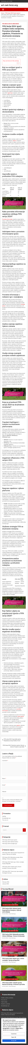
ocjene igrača (20, 716)
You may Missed (7, 889)
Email (4, 785)
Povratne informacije (7, 219)
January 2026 (5, 884)
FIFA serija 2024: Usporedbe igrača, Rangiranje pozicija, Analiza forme (12, 739)
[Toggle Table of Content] (17, 63)
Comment (5, 760)
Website (4, 791)
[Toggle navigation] (3, 9)
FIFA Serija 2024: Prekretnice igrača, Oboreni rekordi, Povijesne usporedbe (13, 746)
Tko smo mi (5, 820)
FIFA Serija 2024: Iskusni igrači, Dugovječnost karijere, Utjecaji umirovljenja (11, 910)
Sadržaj (4, 816)
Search (24, 830)
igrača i (18, 725)
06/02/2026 (5, 913)
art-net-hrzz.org (9, 5)
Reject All (13, 1037)
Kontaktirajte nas (6, 818)
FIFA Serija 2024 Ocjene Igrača (10, 23)
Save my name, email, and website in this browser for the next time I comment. (12, 800)
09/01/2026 (5, 38)
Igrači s (15, 140)
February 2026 (5, 882)
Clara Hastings (12, 38)
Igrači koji (10, 93)
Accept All (13, 1040)
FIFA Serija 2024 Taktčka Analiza (10, 841)
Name (4, 778)
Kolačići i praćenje (5, 1004)
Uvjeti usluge (4, 1002)
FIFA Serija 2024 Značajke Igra (9, 843)
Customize (13, 1033)
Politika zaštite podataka (7, 997)
